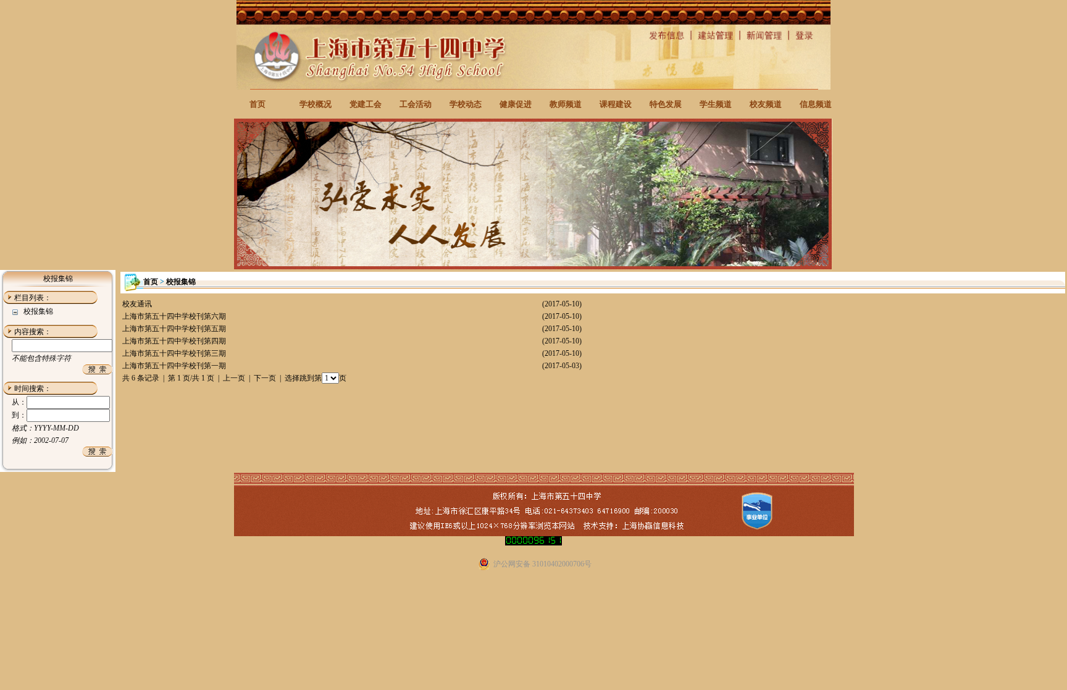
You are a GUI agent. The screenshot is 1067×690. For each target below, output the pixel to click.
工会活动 (416, 104)
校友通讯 (137, 304)
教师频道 (566, 104)
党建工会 (365, 104)
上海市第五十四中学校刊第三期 (174, 353)
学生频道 (716, 104)
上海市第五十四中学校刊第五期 (174, 328)
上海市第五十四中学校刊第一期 (174, 365)
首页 (257, 104)
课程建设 (616, 104)
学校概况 (315, 104)
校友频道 (766, 104)
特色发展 (666, 104)
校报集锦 (38, 311)
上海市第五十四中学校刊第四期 (174, 341)
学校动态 (466, 104)
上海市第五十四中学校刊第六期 (174, 316)
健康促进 (516, 104)
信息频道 (816, 104)
